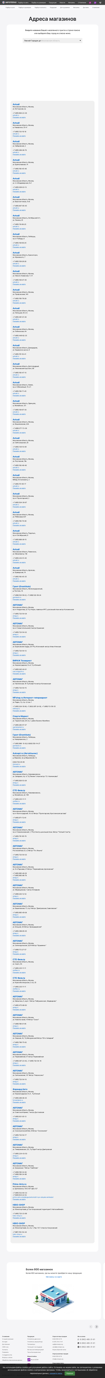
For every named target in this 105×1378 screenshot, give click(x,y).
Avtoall (16, 104)
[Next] (96, 1327)
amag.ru (15, 616)
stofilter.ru (16, 801)
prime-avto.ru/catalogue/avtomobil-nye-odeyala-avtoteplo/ (33, 1197)
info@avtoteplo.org (57, 1359)
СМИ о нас (5, 1347)
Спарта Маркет (20, 716)
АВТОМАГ (18, 605)
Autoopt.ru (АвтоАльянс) (25, 753)
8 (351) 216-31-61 (57, 1341)
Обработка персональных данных (12, 1360)
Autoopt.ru (16, 764)
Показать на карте (19, 117)
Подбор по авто (23, 2)
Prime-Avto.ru (19, 1184)
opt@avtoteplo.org (57, 1344)
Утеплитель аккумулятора (35, 1341)
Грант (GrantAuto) (22, 586)
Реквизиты (5, 1352)
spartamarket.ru (18, 727)
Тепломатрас (31, 1344)
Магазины (71, 2)
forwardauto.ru (18, 1100)
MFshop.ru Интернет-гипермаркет (30, 697)
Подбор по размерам (38, 2)
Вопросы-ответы (7, 1357)
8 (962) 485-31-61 (87, 1339)
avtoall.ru (16, 115)
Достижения (6, 1344)
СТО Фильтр (19, 790)
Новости (62, 2)
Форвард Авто (20, 1089)
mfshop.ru (16, 709)
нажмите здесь (56, 1373)
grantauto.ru (17, 597)
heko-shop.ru (17, 1216)
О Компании (82, 2)
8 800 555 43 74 (57, 1339)
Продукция (52, 2)
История (4, 1341)
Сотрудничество (7, 1355)
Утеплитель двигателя (34, 1339)
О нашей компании (7, 1339)
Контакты (5, 1349)
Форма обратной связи (59, 1349)
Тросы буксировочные (34, 1352)
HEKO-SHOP (19, 1205)
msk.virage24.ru (18, 671)
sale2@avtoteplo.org (58, 1347)
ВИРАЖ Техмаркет (22, 660)
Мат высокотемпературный (35, 1349)
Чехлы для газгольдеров (34, 1347)
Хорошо (69, 1373)
